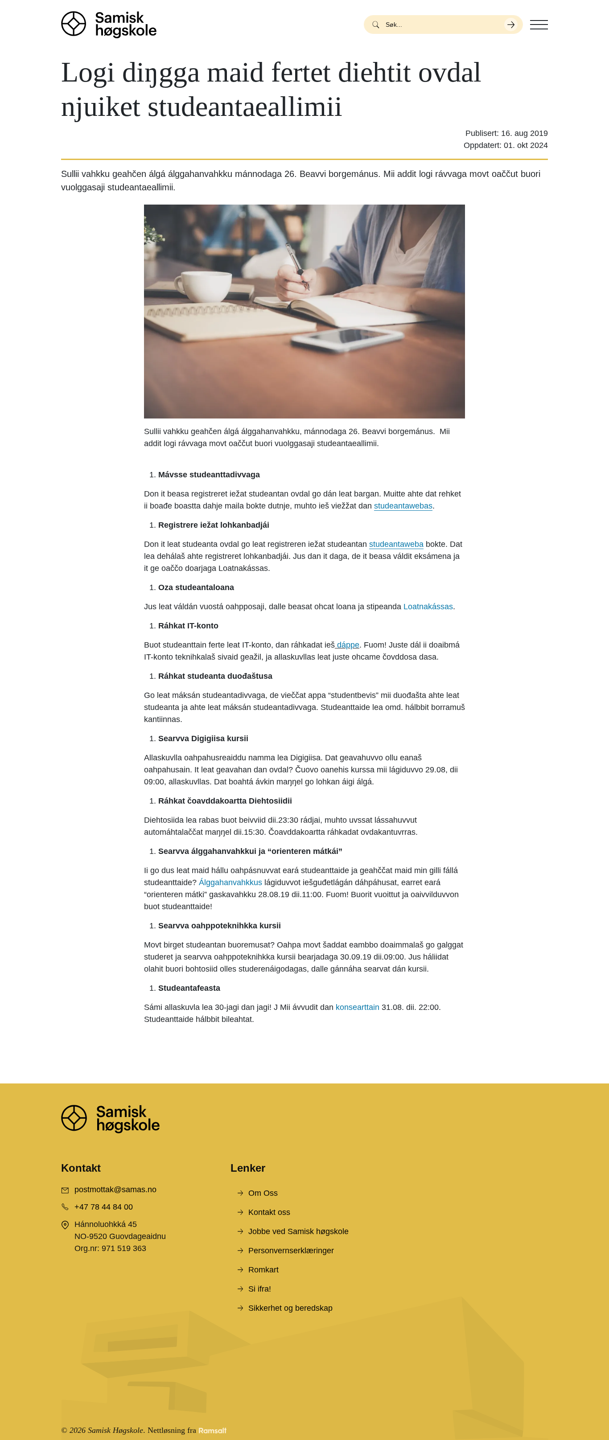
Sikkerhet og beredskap (290, 1308)
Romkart (263, 1269)
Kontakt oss (269, 1212)
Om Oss (263, 1193)
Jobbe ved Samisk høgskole (298, 1231)
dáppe (348, 644)
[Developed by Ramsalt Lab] (212, 1430)
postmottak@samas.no (115, 1189)
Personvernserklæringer (291, 1250)
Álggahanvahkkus (230, 882)
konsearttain (357, 1007)
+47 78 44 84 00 (103, 1206)
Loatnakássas (428, 606)
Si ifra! (259, 1288)
